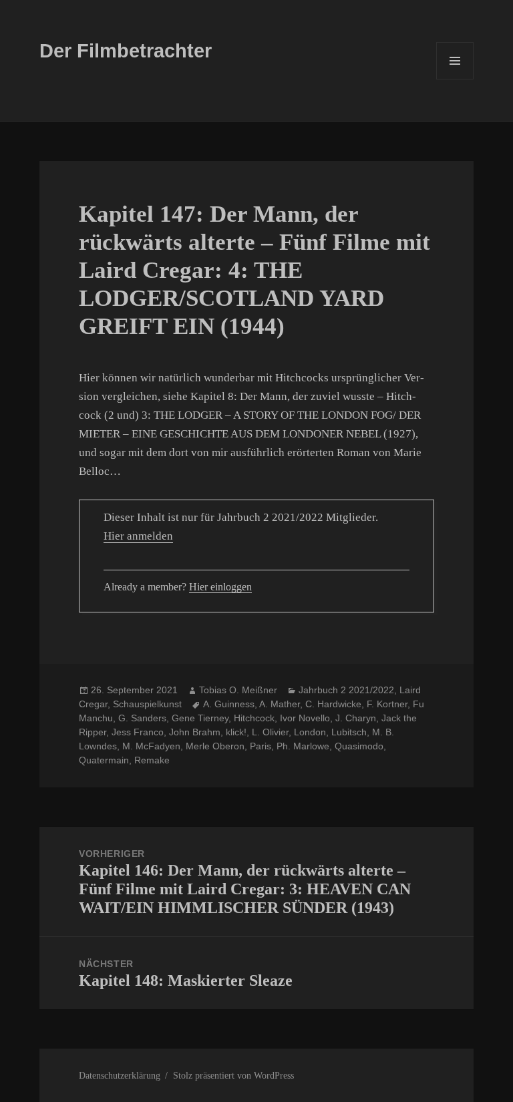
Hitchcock (254, 718)
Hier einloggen (220, 586)
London (310, 732)
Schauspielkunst (147, 704)
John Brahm (194, 732)
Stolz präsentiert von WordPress (233, 1076)
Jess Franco (138, 732)
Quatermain (104, 760)
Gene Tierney (200, 718)
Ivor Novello (305, 718)
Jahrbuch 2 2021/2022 (346, 690)
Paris (260, 746)
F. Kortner (387, 704)
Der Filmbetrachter (125, 50)
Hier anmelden (138, 536)
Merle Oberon (215, 746)
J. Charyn (355, 718)
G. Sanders (142, 718)
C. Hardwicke (333, 704)
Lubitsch (349, 732)
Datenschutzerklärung (119, 1076)
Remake (152, 760)
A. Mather (279, 704)
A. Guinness (228, 704)
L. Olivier (270, 732)
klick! (236, 732)
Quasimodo (359, 746)
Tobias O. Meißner (238, 690)
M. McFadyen (151, 746)
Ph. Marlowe (303, 746)
